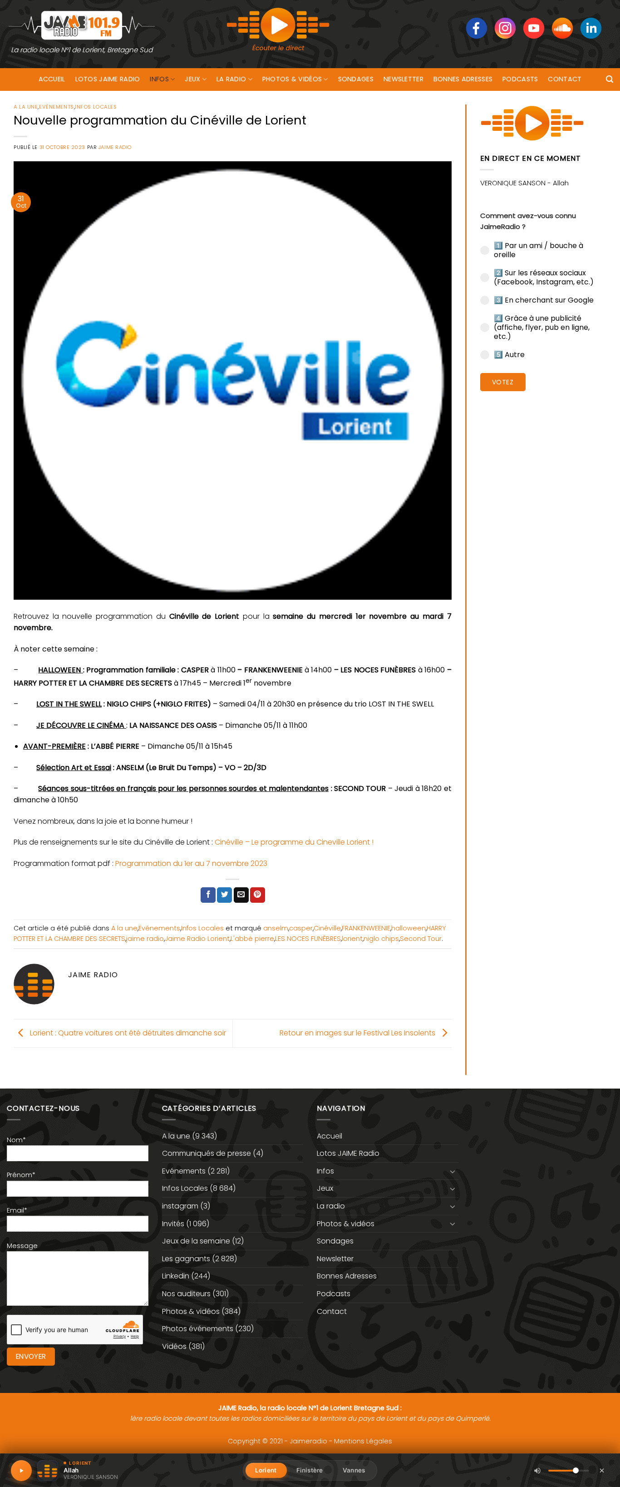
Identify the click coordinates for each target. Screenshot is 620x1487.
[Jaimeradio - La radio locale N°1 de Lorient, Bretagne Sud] (82, 24)
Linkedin (175, 1276)
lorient (352, 938)
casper (301, 928)
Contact (564, 79)
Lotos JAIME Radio (107, 79)
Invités (173, 1223)
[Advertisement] (543, 538)
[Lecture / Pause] (21, 1470)
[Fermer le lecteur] (602, 1470)
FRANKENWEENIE (366, 928)
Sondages (356, 79)
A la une (26, 106)
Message (22, 1245)
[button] (609, 79)
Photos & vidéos (292, 79)
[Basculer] (453, 1171)
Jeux (192, 79)
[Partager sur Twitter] (224, 895)
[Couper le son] (537, 1470)
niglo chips (381, 938)
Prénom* (21, 1174)
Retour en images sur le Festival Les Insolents (358, 1033)
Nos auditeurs (186, 1293)
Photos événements (197, 1328)
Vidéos (174, 1346)
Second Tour (421, 938)
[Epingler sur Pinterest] (257, 895)
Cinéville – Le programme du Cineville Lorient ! (294, 842)
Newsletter (403, 79)
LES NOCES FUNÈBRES (308, 938)
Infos (159, 79)
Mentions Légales (363, 1441)
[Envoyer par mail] (241, 895)
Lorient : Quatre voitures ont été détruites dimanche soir (127, 1033)
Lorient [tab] (265, 1470)
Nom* (16, 1139)
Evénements (56, 106)
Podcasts (520, 79)
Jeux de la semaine (196, 1241)
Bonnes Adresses (462, 79)
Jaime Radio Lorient (197, 938)
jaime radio (145, 938)
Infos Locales (96, 106)
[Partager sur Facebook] (208, 895)
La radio (231, 79)
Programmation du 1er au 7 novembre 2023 (191, 863)
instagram (180, 1206)
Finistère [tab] (309, 1470)
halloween (408, 928)
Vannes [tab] (354, 1470)
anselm (275, 928)
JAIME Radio (115, 147)
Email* (17, 1210)
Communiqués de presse (206, 1153)
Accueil (52, 79)
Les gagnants (186, 1258)
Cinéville (327, 928)
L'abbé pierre (252, 938)
